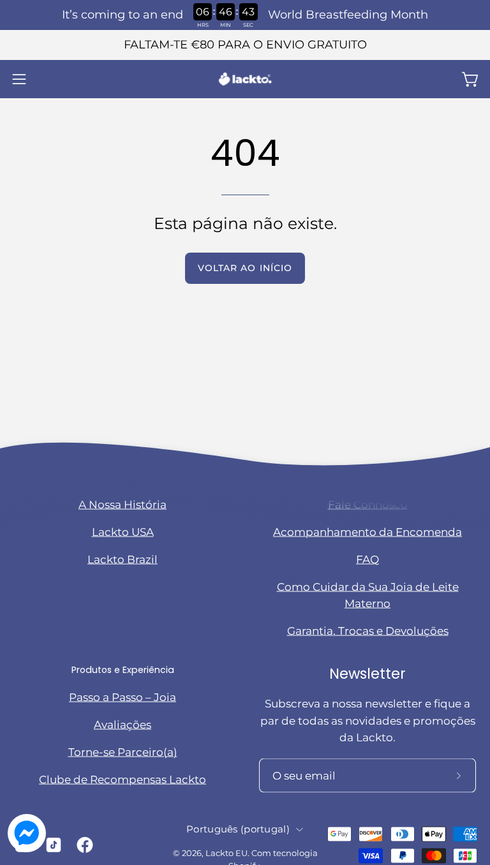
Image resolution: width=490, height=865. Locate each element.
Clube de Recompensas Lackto (122, 779)
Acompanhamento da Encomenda (367, 531)
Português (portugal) (238, 829)
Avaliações (122, 724)
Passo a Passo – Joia (122, 696)
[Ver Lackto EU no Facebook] (82, 845)
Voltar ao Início (245, 268)
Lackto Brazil (122, 558)
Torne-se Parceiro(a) (122, 751)
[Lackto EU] (245, 79)
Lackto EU (226, 853)
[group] (245, 45)
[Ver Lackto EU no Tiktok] (51, 845)
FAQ (367, 558)
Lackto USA (123, 531)
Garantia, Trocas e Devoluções (368, 631)
